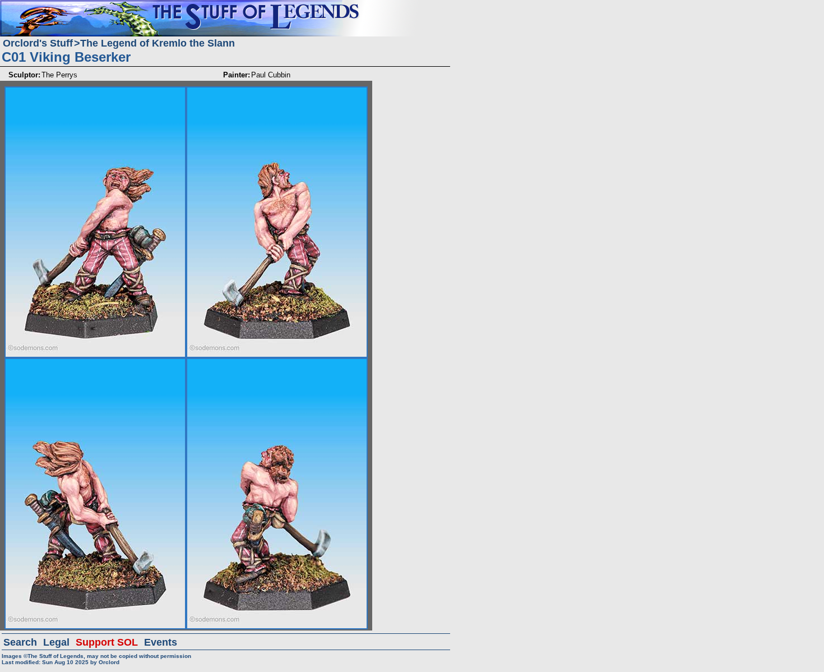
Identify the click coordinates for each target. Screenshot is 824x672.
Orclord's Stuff (38, 43)
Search (20, 642)
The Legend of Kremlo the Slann (157, 43)
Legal (56, 642)
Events (160, 642)
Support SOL (107, 642)
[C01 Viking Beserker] (95, 91)
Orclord (109, 662)
